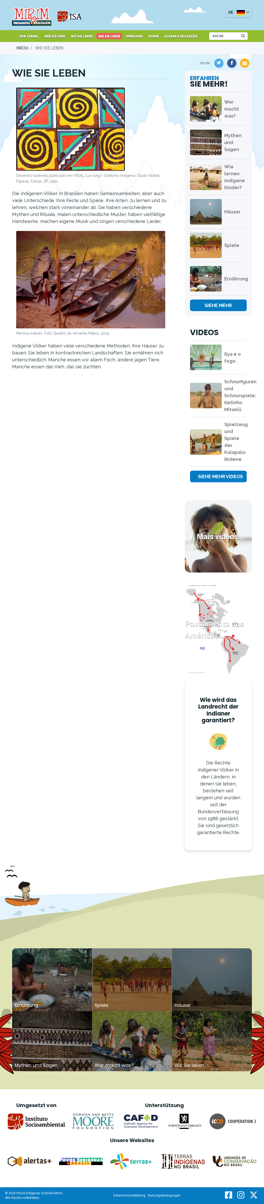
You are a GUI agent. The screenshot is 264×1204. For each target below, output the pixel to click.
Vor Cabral (29, 36)
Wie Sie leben (109, 36)
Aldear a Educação (181, 36)
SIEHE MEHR (218, 305)
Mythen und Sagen (233, 142)
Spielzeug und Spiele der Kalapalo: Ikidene (235, 442)
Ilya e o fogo (232, 357)
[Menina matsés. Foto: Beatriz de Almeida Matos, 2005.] (90, 280)
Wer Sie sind (54, 36)
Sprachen (134, 36)
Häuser (232, 211)
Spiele (231, 245)
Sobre (153, 36)
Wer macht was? (231, 109)
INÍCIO (22, 48)
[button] (239, 12)
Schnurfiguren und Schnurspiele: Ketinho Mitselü (235, 395)
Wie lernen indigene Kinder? (234, 177)
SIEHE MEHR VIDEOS (220, 476)
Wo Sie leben (82, 36)
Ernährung (235, 278)
